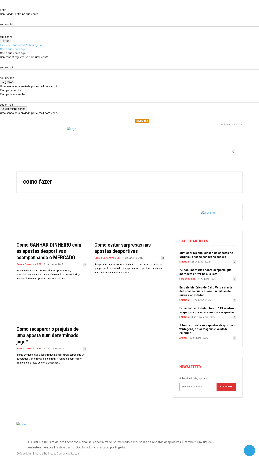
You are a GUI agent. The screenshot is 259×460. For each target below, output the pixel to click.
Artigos (183, 338)
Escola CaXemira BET (29, 264)
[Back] (1, 6)
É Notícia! (184, 262)
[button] (233, 151)
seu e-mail (6, 67)
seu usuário (7, 24)
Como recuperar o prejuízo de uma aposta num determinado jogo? (47, 335)
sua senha (6, 36)
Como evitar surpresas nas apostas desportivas (122, 248)
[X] (232, 119)
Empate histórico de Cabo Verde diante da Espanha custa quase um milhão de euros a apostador (205, 291)
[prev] (189, 121)
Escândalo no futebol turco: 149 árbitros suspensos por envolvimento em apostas (206, 310)
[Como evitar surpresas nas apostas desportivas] (129, 221)
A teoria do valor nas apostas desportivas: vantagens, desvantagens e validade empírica (207, 329)
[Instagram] (226, 119)
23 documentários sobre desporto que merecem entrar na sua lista (205, 272)
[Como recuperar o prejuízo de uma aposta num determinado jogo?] (51, 306)
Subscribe (226, 386)
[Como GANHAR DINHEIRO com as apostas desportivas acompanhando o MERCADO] (51, 221)
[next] (191, 121)
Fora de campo (187, 279)
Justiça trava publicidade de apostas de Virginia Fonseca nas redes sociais (206, 255)
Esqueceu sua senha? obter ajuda (21, 45)
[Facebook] (219, 119)
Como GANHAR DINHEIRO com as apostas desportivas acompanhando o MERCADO (48, 251)
